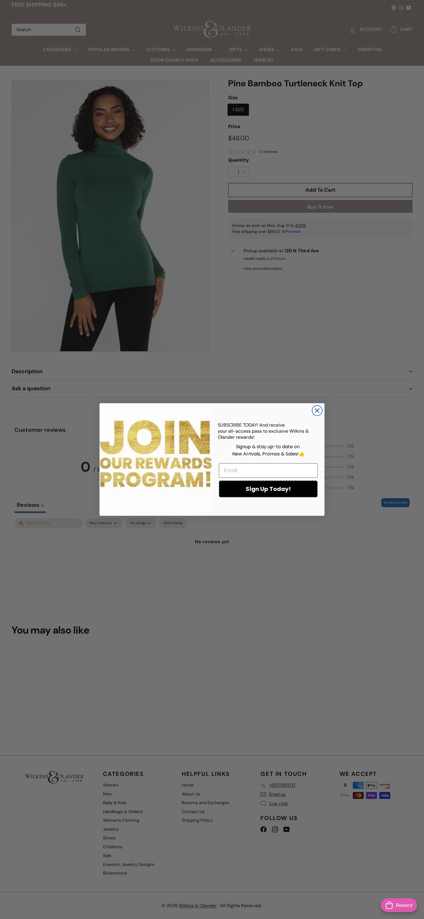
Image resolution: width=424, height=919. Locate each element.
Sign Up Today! (268, 489)
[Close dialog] (317, 411)
